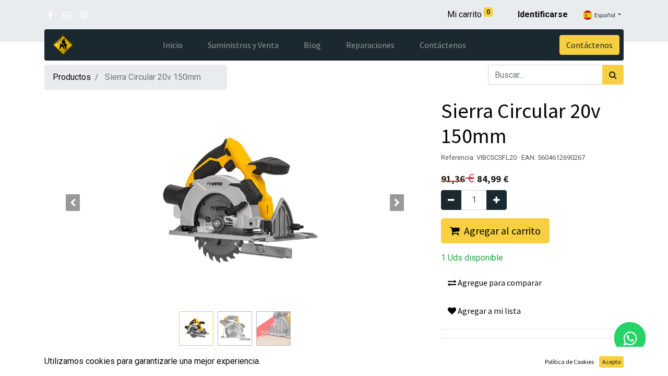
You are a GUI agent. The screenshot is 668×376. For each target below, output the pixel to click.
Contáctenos (589, 45)
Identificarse (543, 14)
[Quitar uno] (451, 200)
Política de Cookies (569, 362)
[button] (73, 203)
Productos (72, 77)
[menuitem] (172, 44)
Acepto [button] (611, 362)
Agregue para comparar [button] (499, 282)
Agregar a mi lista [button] (488, 311)
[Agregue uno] (496, 200)
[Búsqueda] (613, 75)
